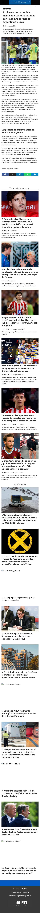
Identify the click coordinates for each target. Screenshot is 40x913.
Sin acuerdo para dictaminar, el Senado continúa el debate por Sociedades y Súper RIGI (16, 636)
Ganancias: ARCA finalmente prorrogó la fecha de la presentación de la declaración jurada (18, 713)
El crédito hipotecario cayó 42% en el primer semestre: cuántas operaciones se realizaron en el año (19, 675)
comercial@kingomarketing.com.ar (20, 896)
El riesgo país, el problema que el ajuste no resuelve (18, 599)
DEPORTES (7, 9)
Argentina (10, 168)
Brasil (16, 168)
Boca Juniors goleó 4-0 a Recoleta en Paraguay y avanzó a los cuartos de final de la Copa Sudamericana (19, 368)
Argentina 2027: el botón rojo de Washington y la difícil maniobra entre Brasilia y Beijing (19, 793)
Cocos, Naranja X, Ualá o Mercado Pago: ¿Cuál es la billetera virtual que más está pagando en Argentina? (18, 870)
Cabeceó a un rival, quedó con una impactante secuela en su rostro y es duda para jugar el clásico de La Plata (18, 418)
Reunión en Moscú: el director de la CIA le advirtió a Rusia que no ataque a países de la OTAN (19, 832)
